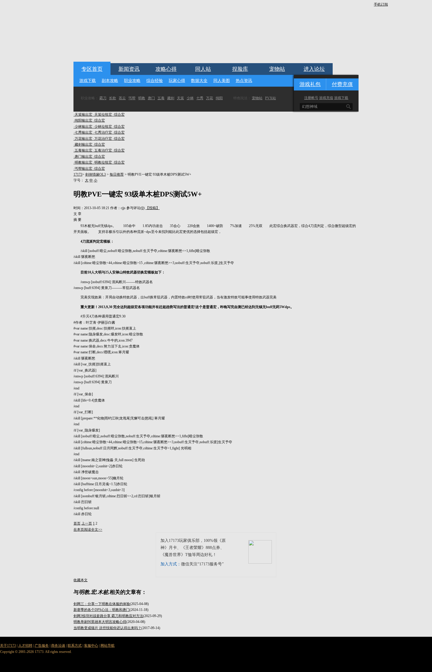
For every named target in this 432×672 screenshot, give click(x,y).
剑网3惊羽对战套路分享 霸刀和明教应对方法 (108, 616)
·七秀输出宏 (83, 132)
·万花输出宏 (83, 139)
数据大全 (199, 80)
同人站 (203, 69)
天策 (180, 98)
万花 (209, 98)
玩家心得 (177, 80)
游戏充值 (326, 98)
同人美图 (221, 80)
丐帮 (131, 98)
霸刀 (102, 98)
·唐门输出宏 (83, 156)
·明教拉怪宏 (103, 162)
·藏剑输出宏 (83, 144)
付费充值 (342, 84)
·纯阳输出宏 (83, 120)
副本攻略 (110, 80)
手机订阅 (381, 4)
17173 (77, 174)
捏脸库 (240, 69)
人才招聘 (25, 646)
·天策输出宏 (83, 114)
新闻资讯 (129, 69)
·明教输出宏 (83, 162)
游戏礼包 (310, 84)
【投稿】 (152, 208)
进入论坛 (314, 69)
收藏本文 (80, 580)
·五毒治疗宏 (103, 150)
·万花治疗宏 (103, 139)
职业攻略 (132, 80)
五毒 (161, 98)
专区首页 (92, 69)
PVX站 (270, 98)
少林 (190, 98)
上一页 (86, 523)
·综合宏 (119, 114)
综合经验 (154, 80)
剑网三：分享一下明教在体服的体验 (101, 604)
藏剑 (170, 98)
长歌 (112, 98)
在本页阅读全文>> (87, 529)
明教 (141, 98)
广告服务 (42, 646)
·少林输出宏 (83, 127)
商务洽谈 (58, 646)
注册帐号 (311, 98)
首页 (77, 523)
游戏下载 (87, 80)
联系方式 (75, 646)
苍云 (122, 98)
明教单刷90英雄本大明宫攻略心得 (99, 622)
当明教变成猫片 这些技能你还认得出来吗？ (107, 628)
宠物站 (277, 69)
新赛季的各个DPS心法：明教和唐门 (101, 610)
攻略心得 (166, 69)
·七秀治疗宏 (103, 132)
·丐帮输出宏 (83, 169)
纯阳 (219, 98)
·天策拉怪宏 (103, 114)
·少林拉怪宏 (103, 127)
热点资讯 (244, 80)
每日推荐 (117, 174)
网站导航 (108, 646)
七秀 (199, 98)
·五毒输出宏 (83, 150)
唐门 (151, 98)
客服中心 (91, 646)
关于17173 (8, 646)
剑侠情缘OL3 (95, 174)
